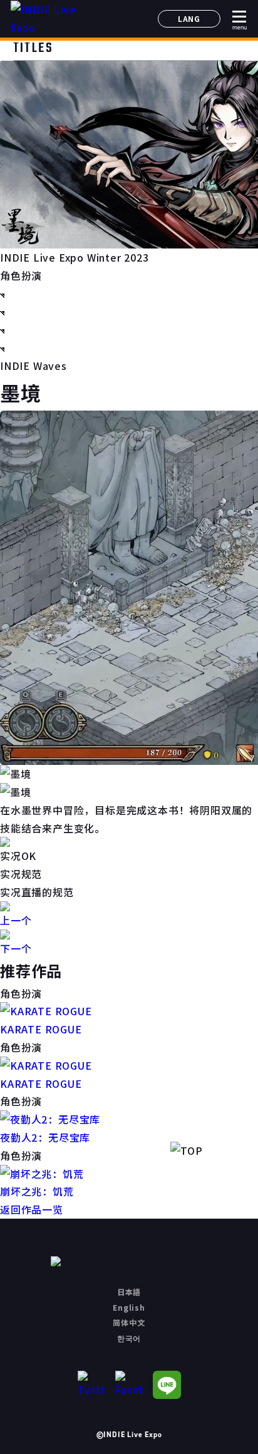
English (129, 1307)
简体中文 (129, 1322)
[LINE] (167, 1385)
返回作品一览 (31, 1209)
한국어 (129, 1338)
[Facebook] (129, 1385)
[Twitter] (92, 1385)
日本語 (129, 1291)
